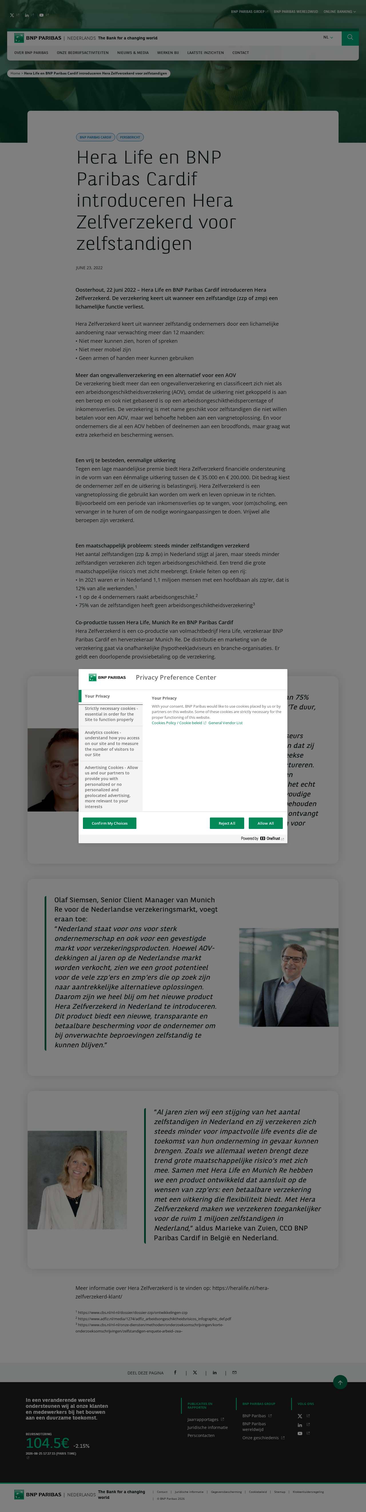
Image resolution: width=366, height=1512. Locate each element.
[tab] (111, 696)
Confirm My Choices (110, 823)
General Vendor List (225, 722)
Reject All (227, 823)
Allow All (266, 823)
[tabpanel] (217, 712)
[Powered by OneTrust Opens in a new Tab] (263, 839)
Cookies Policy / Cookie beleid (177, 722)
